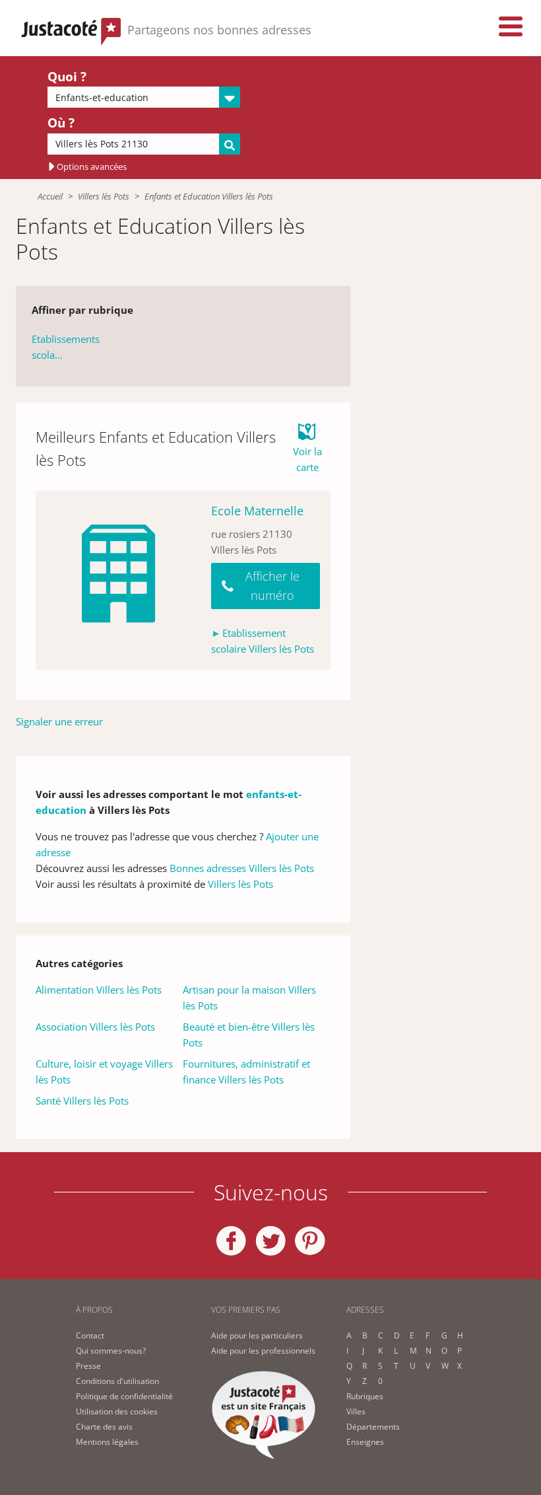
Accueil (50, 196)
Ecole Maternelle (257, 511)
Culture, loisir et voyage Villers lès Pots (104, 1071)
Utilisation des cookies (117, 1411)
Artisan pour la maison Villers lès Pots (249, 997)
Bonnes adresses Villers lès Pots (242, 868)
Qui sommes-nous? (111, 1351)
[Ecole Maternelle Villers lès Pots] (118, 580)
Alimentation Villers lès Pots (99, 989)
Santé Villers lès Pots (82, 1100)
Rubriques (364, 1396)
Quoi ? (67, 76)
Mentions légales (107, 1442)
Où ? (61, 122)
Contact (90, 1335)
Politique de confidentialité (124, 1396)
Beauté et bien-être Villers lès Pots (249, 1034)
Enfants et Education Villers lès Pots (208, 196)
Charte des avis (104, 1427)
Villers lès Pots (103, 196)
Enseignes (365, 1442)
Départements (373, 1427)
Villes (356, 1411)
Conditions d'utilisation (117, 1381)
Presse (88, 1366)
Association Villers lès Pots (95, 1026)
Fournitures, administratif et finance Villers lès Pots (246, 1071)
